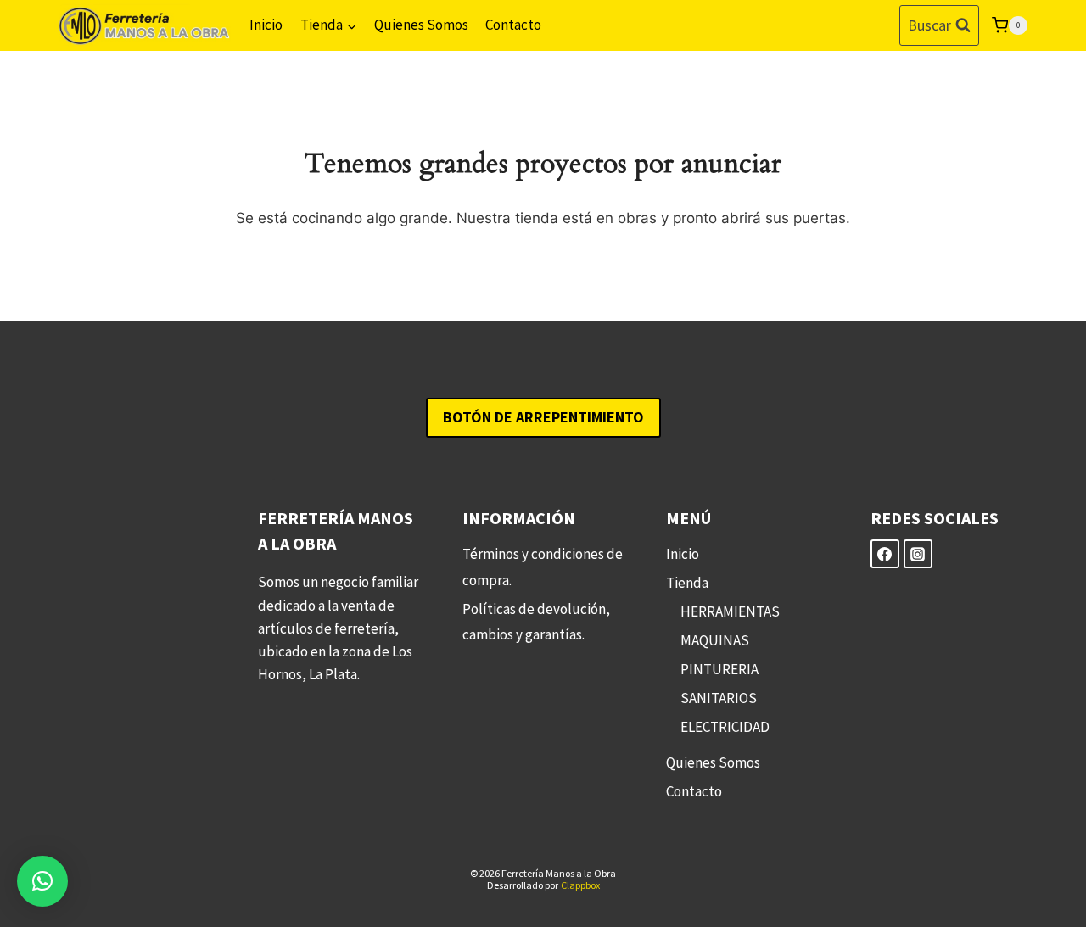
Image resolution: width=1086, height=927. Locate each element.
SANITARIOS (718, 698)
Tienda (687, 582)
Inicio (266, 24)
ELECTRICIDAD (725, 727)
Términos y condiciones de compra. (542, 566)
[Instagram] (918, 553)
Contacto (513, 24)
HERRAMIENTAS (730, 611)
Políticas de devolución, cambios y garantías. (536, 622)
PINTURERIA (719, 669)
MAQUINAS (714, 640)
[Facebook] (884, 553)
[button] (42, 881)
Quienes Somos (421, 24)
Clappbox (580, 885)
